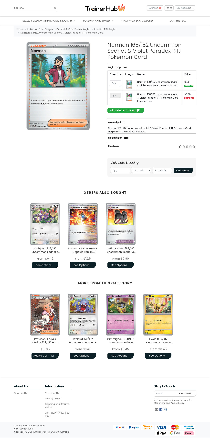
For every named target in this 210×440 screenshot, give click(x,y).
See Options (44, 265)
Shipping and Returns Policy (57, 405)
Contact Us (20, 393)
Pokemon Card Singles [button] (97, 20)
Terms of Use (52, 393)
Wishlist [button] (153, 8)
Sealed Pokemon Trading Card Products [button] (48, 20)
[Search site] (55, 8)
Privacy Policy (53, 398)
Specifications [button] (118, 138)
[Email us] (156, 409)
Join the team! (178, 20)
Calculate (182, 170)
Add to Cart (41, 356)
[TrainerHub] (105, 8)
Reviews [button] (113, 146)
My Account (184, 8)
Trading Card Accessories (137, 20)
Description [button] (116, 122)
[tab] (151, 125)
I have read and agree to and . (172, 401)
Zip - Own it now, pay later (57, 414)
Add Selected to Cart (122, 110)
